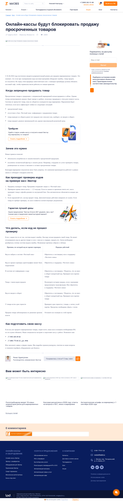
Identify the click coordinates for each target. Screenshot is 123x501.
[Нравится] (38, 35)
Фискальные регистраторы (14, 474)
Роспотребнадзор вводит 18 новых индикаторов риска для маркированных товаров (22, 404)
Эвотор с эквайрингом (13, 461)
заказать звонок (89, 4)
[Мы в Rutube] (97, 467)
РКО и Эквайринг (39, 458)
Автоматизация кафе (40, 475)
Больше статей (12, 413)
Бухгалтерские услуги (41, 462)
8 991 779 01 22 (99, 451)
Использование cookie (98, 477)
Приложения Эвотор (12, 468)
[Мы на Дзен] (102, 467)
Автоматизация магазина (42, 468)
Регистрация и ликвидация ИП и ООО (45, 465)
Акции (64, 468)
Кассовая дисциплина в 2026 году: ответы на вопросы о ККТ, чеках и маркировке (60, 403)
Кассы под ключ (11, 478)
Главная (8, 15)
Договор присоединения (98, 480)
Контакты (65, 455)
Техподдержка (67, 462)
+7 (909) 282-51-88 (87, 2)
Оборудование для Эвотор (14, 464)
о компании (68, 451)
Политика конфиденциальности (100, 474)
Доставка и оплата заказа (70, 458)
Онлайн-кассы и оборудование (14, 452)
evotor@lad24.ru (99, 455)
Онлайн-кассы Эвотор (12, 458)
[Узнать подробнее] (24, 388)
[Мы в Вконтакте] (92, 467)
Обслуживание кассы (41, 455)
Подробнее (64, 499)
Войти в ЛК (111, 4)
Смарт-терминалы (11, 471)
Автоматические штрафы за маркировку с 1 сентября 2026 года (98, 403)
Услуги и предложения (45, 451)
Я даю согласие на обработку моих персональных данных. (100, 71)
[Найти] (43, 3)
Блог (13, 15)
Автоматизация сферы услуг (43, 472)
